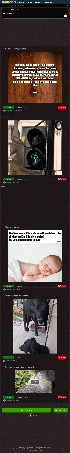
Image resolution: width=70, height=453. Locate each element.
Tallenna (63, 107)
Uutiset (37, 2)
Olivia (18, 289)
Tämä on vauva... (12, 227)
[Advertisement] (35, 33)
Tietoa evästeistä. (8, 13)
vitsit (3, 5)
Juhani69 (19, 110)
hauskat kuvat (14, 5)
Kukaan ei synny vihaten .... (17, 49)
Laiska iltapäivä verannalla (16, 295)
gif (8, 5)
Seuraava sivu (26, 410)
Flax (18, 182)
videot (22, 5)
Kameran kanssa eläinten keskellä (19, 367)
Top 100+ (30, 2)
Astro (18, 361)
